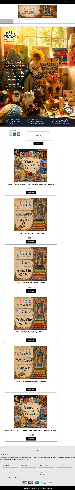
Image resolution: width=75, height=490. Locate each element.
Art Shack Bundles (7, 472)
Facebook (14, 134)
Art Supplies (5, 469)
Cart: (73, 1)
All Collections (24, 472)
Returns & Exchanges (62, 469)
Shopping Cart (42, 472)
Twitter (10, 134)
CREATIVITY (4, 454)
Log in (66, 1)
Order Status (42, 474)
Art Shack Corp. (35, 488)
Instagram (18, 134)
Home (22, 469)
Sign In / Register (43, 469)
